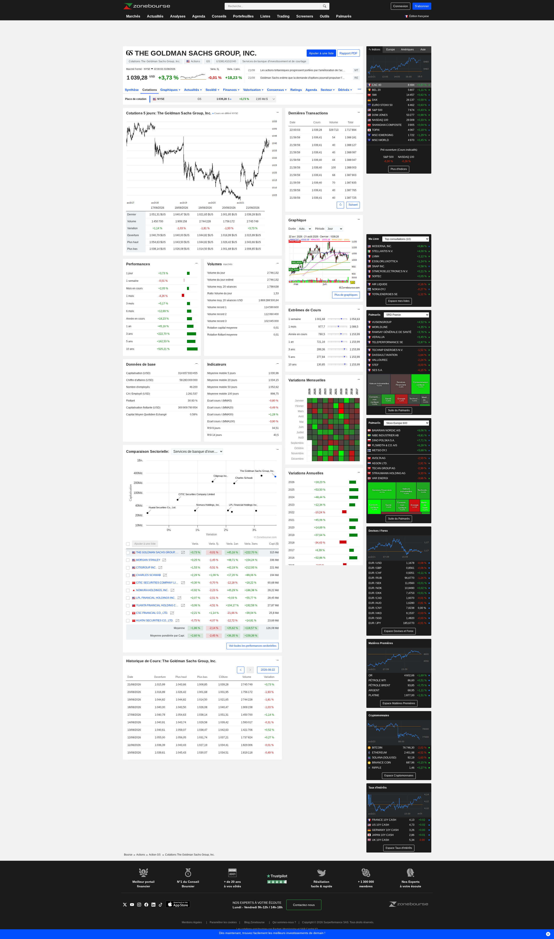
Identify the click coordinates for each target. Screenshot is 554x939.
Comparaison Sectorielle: (148, 451)
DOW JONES (380, 115)
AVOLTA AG (378, 458)
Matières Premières (381, 643)
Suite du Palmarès (399, 410)
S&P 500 (377, 110)
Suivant (353, 204)
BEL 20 (376, 89)
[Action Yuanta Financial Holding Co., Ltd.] (182, 605)
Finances (230, 89)
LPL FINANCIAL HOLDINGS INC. (155, 597)
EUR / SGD (375, 618)
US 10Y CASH (380, 824)
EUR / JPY (375, 623)
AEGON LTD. (379, 463)
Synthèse (132, 89)
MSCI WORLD (380, 140)
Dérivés (344, 89)
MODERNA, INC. (382, 246)
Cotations (149, 89)
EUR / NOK (375, 588)
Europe (390, 49)
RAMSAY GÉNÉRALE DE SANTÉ (391, 332)
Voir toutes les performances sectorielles (252, 645)
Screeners (304, 16)
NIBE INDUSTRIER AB (385, 435)
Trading (283, 16)
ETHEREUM (379, 752)
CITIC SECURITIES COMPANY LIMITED (157, 582)
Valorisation (252, 89)
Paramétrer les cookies (223, 922)
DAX (374, 99)
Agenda (198, 16)
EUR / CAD (375, 598)
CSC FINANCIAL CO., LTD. (152, 612)
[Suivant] (250, 670)
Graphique (297, 220)
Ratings (296, 89)
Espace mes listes (398, 300)
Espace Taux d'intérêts (399, 847)
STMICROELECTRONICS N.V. (390, 271)
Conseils (219, 16)
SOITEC (377, 276)
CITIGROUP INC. (146, 567)
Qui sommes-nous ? (284, 922)
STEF (375, 364)
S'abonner (422, 6)
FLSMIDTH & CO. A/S (384, 445)
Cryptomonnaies (379, 715)
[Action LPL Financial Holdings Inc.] (179, 598)
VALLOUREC (380, 360)
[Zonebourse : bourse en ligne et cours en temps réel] (146, 6)
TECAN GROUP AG (383, 468)
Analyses (177, 16)
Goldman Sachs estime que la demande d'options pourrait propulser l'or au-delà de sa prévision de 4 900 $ (302, 77)
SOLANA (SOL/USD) (384, 757)
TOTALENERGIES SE (385, 294)
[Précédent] (240, 670)
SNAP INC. (378, 266)
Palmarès (343, 16)
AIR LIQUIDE (379, 284)
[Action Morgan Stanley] (163, 560)
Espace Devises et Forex (398, 631)
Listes (265, 16)
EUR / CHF (375, 572)
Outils (324, 16)
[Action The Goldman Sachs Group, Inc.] (182, 552)
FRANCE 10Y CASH (384, 819)
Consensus (276, 89)
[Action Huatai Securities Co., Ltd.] (177, 620)
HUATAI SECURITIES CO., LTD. (154, 620)
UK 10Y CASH (380, 839)
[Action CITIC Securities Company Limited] (182, 583)
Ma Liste (374, 238)
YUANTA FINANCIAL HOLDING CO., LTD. (157, 605)
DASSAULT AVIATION (385, 355)
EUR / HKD (375, 613)
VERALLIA (378, 337)
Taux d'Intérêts (378, 787)
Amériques (407, 49)
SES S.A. (377, 370)
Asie (423, 49)
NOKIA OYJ (378, 289)
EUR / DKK (375, 593)
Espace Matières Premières (399, 703)
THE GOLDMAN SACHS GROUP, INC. (157, 552)
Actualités (155, 16)
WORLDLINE (380, 327)
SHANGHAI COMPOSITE (387, 124)
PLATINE (374, 695)
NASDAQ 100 (380, 120)
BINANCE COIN (381, 762)
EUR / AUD (375, 603)
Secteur (327, 89)
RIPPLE (376, 767)
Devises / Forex (378, 530)
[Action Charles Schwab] (164, 575)
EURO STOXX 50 (382, 105)
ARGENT (374, 690)
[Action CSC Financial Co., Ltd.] (171, 613)
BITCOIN (377, 747)
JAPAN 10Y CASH (383, 835)
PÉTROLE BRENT (379, 685)
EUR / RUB (375, 577)
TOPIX (376, 129)
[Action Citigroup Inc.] (160, 567)
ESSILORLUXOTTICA (385, 261)
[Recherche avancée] (324, 6)
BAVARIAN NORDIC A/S (386, 430)
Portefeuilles (243, 16)
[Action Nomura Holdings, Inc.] (172, 590)
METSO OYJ (379, 450)
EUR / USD (375, 563)
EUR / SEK (375, 583)
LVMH (375, 256)
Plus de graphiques (346, 294)
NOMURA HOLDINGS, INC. (152, 590)
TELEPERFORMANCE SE (387, 342)
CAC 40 (376, 84)
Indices (375, 49)
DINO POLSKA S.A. (383, 440)
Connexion (400, 6)
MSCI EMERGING (382, 135)
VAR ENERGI (380, 478)
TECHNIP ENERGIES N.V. (387, 350)
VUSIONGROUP (381, 322)
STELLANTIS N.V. (382, 251)
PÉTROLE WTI (377, 680)
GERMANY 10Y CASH (385, 830)
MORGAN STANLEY (148, 559)
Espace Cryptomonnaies (398, 775)
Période (319, 228)
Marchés (133, 16)
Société (211, 89)
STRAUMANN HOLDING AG (388, 473)
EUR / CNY (375, 607)
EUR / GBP (375, 567)
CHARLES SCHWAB (148, 575)
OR (370, 675)
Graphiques (169, 89)
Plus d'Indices (399, 169)
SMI (374, 94)
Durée (292, 228)
